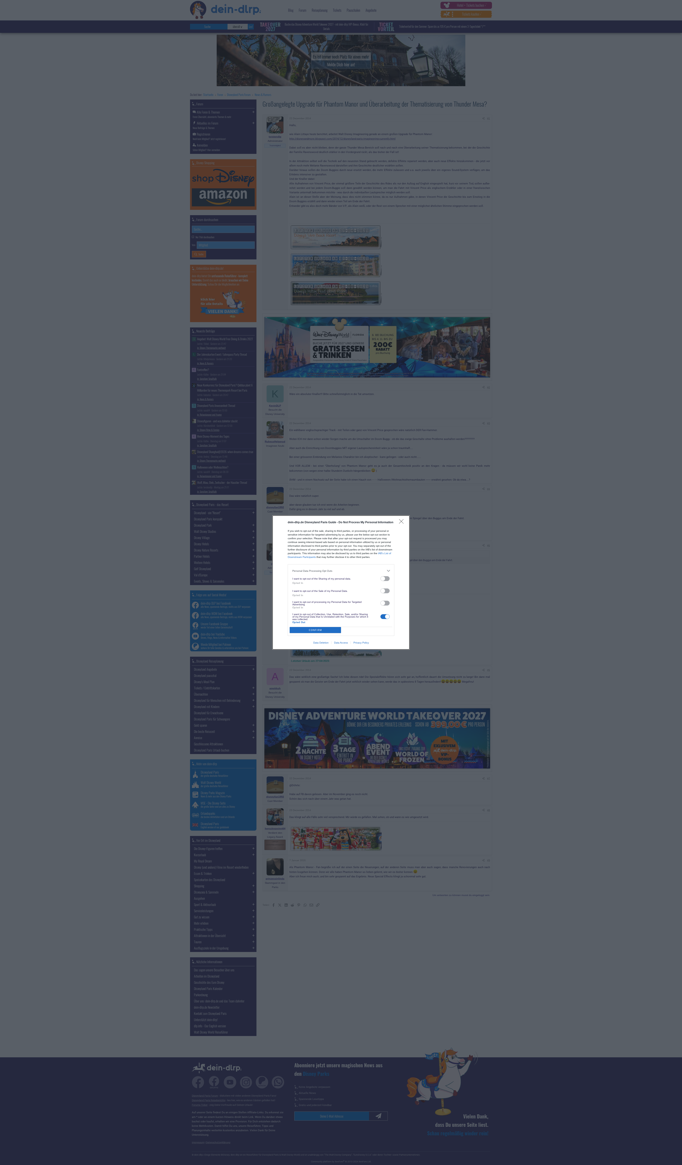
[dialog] (341, 582)
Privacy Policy (361, 642)
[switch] (385, 578)
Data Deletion (321, 642)
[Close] (402, 522)
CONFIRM (315, 630)
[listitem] (341, 571)
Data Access (341, 642)
